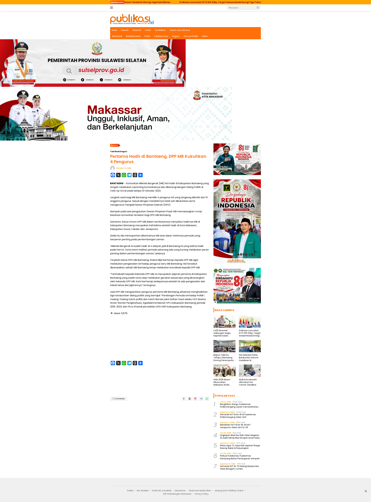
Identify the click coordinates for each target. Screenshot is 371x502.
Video (205, 36)
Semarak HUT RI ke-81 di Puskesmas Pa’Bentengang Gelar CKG (238, 415)
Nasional (137, 30)
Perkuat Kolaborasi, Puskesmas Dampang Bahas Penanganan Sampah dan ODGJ (239, 457)
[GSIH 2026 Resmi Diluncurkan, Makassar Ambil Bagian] (224, 371)
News (114, 30)
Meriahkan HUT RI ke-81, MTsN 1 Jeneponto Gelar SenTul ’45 (235, 426)
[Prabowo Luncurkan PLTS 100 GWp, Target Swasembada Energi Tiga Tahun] (250, 321)
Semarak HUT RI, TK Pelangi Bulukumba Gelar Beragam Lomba (239, 467)
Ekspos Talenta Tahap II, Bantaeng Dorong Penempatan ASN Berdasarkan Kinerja (224, 358)
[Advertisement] (159, 338)
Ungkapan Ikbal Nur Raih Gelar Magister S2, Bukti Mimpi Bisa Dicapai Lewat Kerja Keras (239, 436)
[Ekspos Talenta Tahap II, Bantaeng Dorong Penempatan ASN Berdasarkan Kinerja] (224, 346)
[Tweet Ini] (189, 399)
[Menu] (112, 7)
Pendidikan (160, 30)
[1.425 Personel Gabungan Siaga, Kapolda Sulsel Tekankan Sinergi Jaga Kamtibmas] (224, 321)
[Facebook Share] (184, 399)
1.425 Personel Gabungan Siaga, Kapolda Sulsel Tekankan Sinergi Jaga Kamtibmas (222, 333)
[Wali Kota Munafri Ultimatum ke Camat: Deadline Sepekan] (250, 371)
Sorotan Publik (191, 36)
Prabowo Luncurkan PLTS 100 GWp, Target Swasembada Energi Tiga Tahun (189, 2)
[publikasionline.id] (132, 18)
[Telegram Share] (201, 399)
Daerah (125, 30)
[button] (258, 7)
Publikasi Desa (161, 36)
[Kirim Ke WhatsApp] (207, 399)
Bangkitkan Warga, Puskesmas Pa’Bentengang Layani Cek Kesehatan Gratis (239, 405)
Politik (148, 30)
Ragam (176, 36)
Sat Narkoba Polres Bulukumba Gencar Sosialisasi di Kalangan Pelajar (248, 358)
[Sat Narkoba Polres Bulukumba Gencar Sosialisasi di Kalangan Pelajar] (250, 346)
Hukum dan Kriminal (180, 30)
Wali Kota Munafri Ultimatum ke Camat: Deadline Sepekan (248, 382)
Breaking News (133, 36)
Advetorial (117, 36)
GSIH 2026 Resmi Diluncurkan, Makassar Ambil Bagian (221, 382)
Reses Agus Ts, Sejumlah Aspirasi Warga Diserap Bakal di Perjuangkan (240, 446)
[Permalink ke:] (112, 168)
